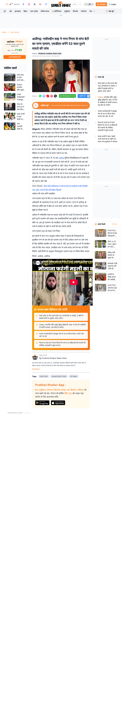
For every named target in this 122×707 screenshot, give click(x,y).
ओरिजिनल (57, 11)
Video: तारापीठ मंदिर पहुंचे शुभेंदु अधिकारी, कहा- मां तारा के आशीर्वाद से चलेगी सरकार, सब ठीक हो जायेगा (62, 326)
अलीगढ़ (61, 158)
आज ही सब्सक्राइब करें (14, 57)
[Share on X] (55, 96)
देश (36, 389)
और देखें (114, 224)
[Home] (61, 4)
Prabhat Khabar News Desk (54, 358)
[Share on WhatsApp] (40, 96)
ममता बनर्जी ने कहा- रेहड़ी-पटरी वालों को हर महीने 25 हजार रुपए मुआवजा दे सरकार (107, 139)
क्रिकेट (73, 389)
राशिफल (80, 389)
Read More (36, 369)
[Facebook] (23, 4)
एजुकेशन (67, 11)
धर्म (68, 389)
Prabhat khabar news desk (49, 53)
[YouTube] (40, 4)
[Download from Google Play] (42, 402)
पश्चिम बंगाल (45, 11)
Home (4, 32)
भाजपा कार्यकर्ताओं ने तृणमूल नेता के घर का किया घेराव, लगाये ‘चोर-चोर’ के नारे (61, 335)
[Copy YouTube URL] (47, 96)
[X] (34, 4)
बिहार (25, 11)
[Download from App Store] (58, 402)
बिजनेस (75, 11)
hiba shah (44, 376)
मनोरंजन (84, 11)
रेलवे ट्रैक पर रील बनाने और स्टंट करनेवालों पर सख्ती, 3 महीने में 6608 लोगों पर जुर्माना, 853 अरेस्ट (61, 316)
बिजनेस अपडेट (60, 389)
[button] (61, 76)
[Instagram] (29, 4)
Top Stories (14, 32)
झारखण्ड (18, 11)
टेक (90, 11)
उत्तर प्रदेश (34, 11)
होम (11, 11)
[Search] (80, 4)
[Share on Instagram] (51, 96)
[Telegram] (46, 4)
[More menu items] (94, 11)
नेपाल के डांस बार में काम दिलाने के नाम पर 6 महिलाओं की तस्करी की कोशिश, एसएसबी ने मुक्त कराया (62, 344)
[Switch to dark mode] (89, 4)
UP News (73, 376)
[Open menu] (5, 11)
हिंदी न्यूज (68, 393)
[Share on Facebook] (44, 96)
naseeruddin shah (59, 376)
